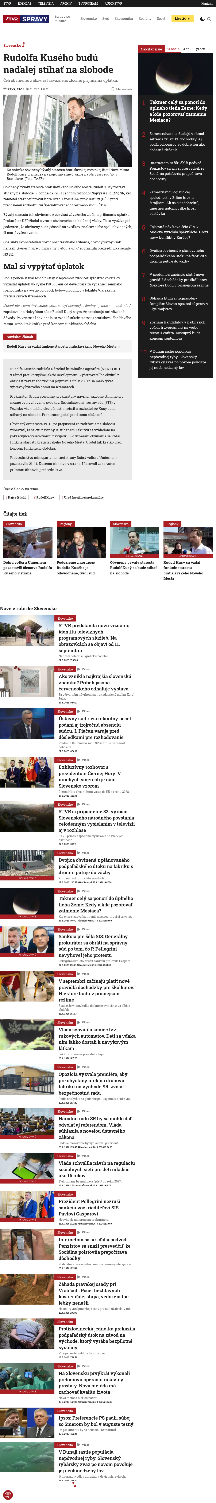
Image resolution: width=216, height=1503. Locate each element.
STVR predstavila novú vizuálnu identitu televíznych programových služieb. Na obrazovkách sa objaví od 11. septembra (94, 637)
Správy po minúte (62, 18)
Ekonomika (124, 18)
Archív (66, 3)
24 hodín (173, 49)
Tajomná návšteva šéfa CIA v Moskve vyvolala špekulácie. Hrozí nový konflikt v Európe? (179, 232)
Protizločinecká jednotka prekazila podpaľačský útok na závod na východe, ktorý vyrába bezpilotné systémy (97, 1338)
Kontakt (207, 3)
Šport (161, 18)
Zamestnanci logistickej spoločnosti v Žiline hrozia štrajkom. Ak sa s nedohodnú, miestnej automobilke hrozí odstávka (174, 203)
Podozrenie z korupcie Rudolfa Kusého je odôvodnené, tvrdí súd (76, 567)
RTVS (11, 89)
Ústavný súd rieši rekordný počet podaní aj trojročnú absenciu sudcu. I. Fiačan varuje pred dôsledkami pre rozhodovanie (95, 727)
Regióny (145, 18)
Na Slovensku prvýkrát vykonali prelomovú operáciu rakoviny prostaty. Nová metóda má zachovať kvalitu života (94, 1382)
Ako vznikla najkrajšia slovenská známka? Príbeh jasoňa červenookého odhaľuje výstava (95, 682)
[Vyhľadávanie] (209, 19)
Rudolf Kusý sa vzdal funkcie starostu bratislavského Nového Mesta (61, 346)
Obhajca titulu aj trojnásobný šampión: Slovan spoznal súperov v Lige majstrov (179, 303)
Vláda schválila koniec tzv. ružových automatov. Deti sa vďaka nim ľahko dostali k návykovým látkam (97, 1039)
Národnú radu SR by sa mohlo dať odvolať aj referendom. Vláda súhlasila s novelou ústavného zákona (95, 1127)
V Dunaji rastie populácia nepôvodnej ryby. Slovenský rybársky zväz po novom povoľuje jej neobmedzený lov (178, 359)
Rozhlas (24, 3)
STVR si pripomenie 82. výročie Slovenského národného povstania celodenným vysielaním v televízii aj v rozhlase (97, 820)
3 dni (187, 49)
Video (85, 669)
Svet (105, 18)
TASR (20, 89)
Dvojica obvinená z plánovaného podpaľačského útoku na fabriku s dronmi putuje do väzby (178, 256)
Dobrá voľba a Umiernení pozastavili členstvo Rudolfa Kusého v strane (27, 567)
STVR (7, 3)
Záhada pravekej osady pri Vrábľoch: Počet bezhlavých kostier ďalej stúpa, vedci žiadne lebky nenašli (94, 1293)
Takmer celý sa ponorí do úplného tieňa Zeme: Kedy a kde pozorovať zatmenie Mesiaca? (178, 111)
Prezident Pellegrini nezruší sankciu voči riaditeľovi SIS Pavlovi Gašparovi (89, 1207)
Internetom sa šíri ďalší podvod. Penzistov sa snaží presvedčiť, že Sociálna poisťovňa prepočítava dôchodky (177, 170)
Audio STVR (113, 3)
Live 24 (180, 18)
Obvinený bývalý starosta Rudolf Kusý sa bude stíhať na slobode (133, 567)
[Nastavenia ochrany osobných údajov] (8, 1495)
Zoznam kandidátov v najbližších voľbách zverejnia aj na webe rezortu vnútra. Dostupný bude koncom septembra (177, 330)
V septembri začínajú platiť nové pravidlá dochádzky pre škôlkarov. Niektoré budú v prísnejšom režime (179, 280)
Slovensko (88, 18)
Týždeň (199, 49)
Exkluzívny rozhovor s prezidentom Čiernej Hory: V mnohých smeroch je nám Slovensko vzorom (90, 776)
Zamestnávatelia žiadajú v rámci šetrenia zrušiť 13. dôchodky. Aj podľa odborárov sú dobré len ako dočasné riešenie (177, 141)
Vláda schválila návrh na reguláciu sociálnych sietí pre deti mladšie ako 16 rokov (97, 1169)
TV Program (88, 3)
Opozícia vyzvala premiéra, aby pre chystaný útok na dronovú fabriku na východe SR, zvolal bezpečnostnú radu (93, 1083)
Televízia (46, 3)
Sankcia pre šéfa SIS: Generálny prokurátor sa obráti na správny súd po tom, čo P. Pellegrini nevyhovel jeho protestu (93, 945)
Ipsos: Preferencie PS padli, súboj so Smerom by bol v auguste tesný (96, 1421)
